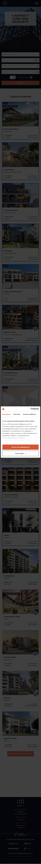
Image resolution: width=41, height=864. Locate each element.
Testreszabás (19, 453)
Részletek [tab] (17, 414)
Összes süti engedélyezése (21, 447)
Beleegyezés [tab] (6, 414)
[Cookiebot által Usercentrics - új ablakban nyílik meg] (30, 409)
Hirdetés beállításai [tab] (29, 414)
